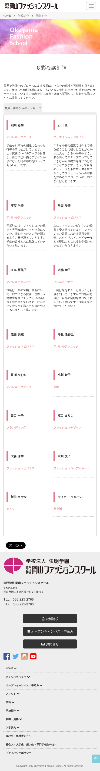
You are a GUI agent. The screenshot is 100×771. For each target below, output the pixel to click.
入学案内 (11, 727)
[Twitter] (15, 656)
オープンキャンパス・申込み (52, 631)
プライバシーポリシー (18, 752)
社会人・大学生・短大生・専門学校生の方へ (31, 744)
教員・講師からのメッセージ (23, 108)
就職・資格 (12, 719)
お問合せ (52, 644)
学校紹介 (23, 15)
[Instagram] (24, 656)
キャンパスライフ (16, 677)
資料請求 (52, 619)
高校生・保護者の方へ (18, 735)
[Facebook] (6, 656)
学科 (8, 702)
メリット (11, 693)
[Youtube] (33, 656)
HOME (7, 15)
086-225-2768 (23, 599)
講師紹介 (41, 15)
